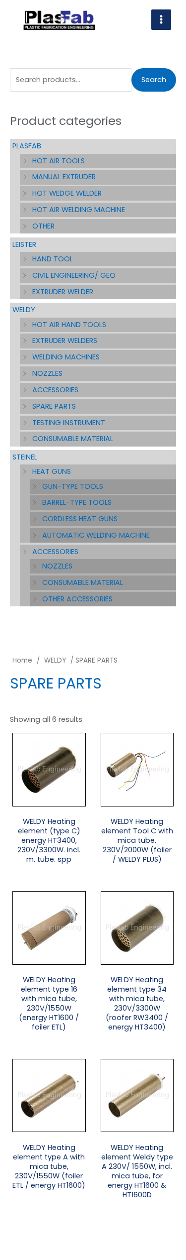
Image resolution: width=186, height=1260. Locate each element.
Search (153, 80)
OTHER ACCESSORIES (77, 599)
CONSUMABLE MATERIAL (72, 439)
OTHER (43, 226)
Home (22, 660)
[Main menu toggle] (161, 19)
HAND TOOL (52, 259)
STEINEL (24, 457)
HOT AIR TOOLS (58, 161)
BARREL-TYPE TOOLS (77, 502)
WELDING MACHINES (66, 357)
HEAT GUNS (51, 471)
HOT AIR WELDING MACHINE (78, 210)
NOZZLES (47, 373)
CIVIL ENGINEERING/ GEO (74, 275)
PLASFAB (26, 146)
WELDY (23, 310)
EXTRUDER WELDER (62, 292)
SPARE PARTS (54, 406)
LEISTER (24, 244)
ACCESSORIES (55, 390)
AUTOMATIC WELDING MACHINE (96, 535)
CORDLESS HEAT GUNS (80, 519)
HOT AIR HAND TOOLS (69, 325)
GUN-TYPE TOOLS (72, 486)
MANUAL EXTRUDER (64, 177)
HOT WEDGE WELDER (67, 193)
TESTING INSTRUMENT (68, 423)
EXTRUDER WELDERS (64, 340)
